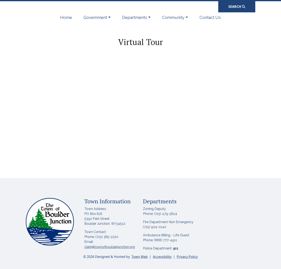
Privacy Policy (187, 256)
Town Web (139, 256)
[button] (97, 17)
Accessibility (162, 256)
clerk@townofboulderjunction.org (109, 247)
